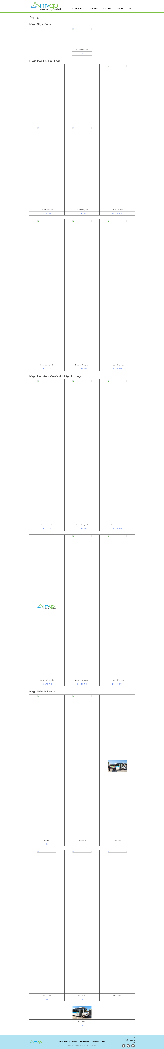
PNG (50, 213)
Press (103, 1041)
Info (129, 8)
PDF (82, 53)
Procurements (84, 1041)
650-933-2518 (130, 1042)
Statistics (74, 1041)
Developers (95, 1041)
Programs (93, 8)
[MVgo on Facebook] (123, 1045)
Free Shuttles (77, 8)
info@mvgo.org (129, 1040)
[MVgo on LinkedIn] (133, 1045)
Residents (119, 8)
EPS (43, 213)
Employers (106, 8)
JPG (46, 213)
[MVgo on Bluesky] (128, 1045)
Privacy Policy (63, 1041)
